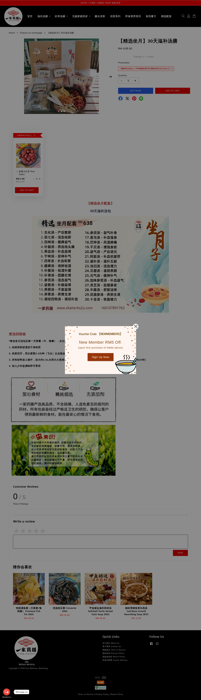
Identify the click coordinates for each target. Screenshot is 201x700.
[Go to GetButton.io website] (6, 697)
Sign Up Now (100, 357)
